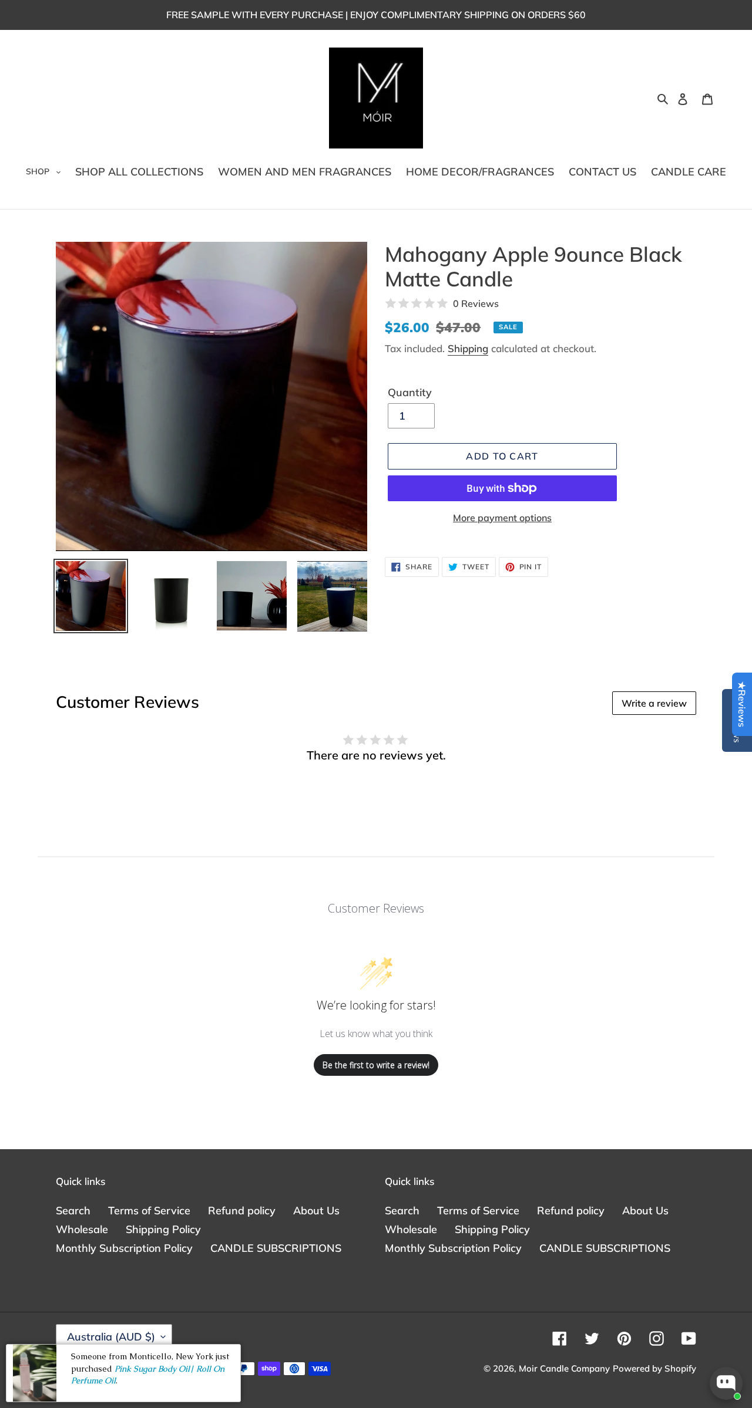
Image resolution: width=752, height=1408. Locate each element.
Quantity (410, 392)
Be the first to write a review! (376, 1065)
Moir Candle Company (564, 1368)
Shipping (468, 348)
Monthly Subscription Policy (124, 1248)
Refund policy (242, 1210)
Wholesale (82, 1229)
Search (73, 1210)
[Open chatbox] (726, 1383)
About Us (316, 1210)
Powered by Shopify (654, 1368)
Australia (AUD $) (111, 1336)
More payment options (502, 518)
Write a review (654, 703)
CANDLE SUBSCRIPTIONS (275, 1248)
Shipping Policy (163, 1229)
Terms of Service (149, 1210)
